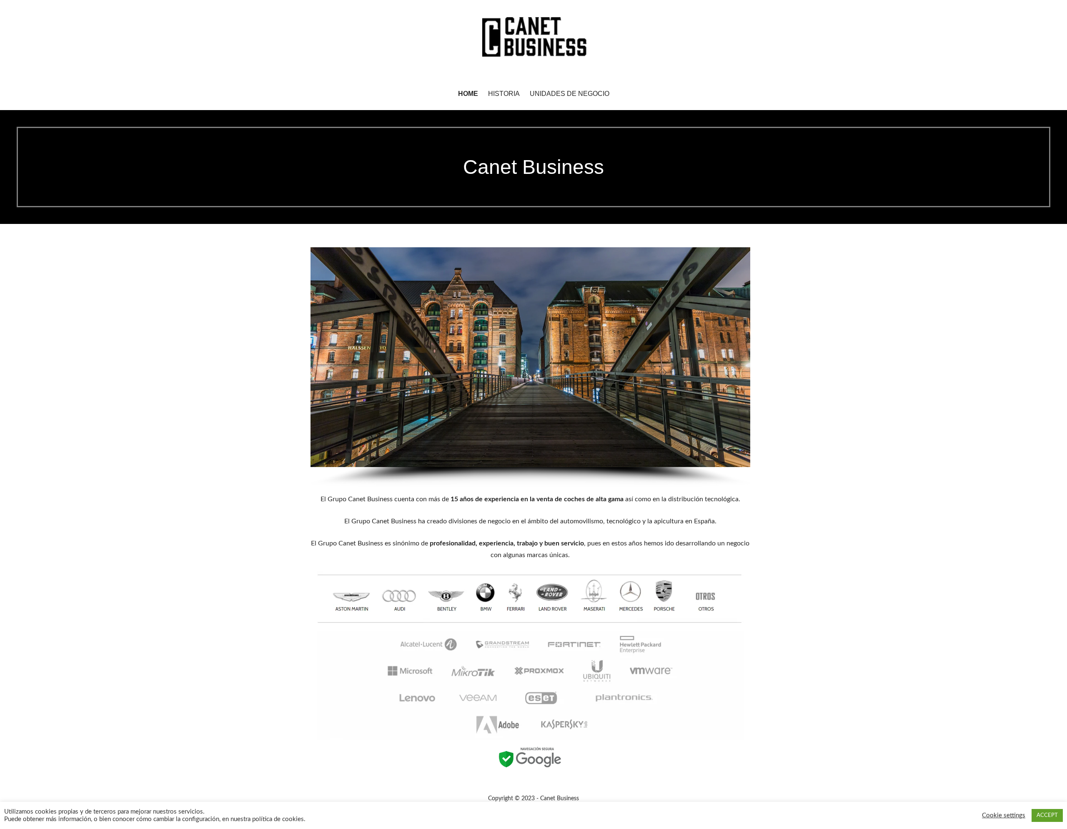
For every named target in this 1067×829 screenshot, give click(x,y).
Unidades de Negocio (569, 93)
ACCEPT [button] (1047, 815)
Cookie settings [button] (1003, 815)
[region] (530, 367)
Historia (504, 93)
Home (468, 93)
